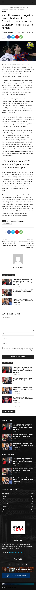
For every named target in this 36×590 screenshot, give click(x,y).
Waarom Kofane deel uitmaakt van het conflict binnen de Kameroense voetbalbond (23, 300)
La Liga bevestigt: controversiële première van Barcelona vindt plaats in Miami (23, 398)
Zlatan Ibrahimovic (7, 223)
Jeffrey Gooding (9, 32)
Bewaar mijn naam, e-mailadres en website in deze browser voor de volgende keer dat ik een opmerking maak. (17, 350)
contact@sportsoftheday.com (16, 552)
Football (8, 7)
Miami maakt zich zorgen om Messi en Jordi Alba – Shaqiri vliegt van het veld (9, 243)
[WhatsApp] (21, 37)
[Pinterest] (17, 37)
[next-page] (6, 308)
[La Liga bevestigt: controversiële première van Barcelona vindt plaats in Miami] (7, 399)
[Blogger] (9, 564)
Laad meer (17, 406)
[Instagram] (22, 564)
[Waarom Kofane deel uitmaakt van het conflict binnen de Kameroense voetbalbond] (7, 301)
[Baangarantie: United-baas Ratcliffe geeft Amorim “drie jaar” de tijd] (7, 292)
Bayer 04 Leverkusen (12, 221)
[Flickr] (18, 564)
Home (3, 7)
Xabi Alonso (21, 221)
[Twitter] (13, 37)
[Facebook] (9, 37)
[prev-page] (3, 308)
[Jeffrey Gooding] (3, 32)
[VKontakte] (26, 564)
